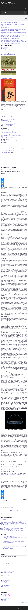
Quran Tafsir (4, 579)
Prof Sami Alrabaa (5, 54)
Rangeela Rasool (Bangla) (7, 148)
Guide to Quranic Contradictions (8, 119)
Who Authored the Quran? (7, 125)
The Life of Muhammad (6, 152)
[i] (23, 390)
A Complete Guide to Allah (7, 121)
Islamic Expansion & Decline (7, 588)
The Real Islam (4, 594)
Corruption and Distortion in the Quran (9, 132)
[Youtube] (25, 8)
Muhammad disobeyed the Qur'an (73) (8, 529)
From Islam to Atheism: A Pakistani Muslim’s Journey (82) (12, 522)
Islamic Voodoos (5, 120)
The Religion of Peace (6, 598)
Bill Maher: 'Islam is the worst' (8, 571)
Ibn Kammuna (12, 54)
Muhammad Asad (22, 336)
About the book (4, 53)
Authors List (4, 48)
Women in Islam (5, 126)
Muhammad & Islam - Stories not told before (10, 137)
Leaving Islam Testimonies (7, 49)
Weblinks (25, 602)
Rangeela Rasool (5, 146)
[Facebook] (14, 179)
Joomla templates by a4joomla (14, 608)
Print (21, 170)
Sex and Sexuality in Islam (7, 124)
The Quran (4, 577)
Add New (24, 499)
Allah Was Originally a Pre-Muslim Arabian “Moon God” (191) (13, 530)
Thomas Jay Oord (21, 345)
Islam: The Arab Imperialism (6, 140)
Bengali (15, 140)
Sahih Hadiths (4, 584)
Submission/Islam (5, 582)
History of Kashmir (5, 585)
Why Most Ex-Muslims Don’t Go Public (9, 22)
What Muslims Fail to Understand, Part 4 (10, 38)
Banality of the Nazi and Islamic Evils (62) (9, 524)
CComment (11, 507)
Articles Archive (5, 47)
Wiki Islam (4, 600)
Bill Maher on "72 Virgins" (7, 572)
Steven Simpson (17, 53)
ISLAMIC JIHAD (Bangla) (7, 116)
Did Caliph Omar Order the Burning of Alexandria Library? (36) (13, 527)
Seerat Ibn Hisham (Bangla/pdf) (8, 150)
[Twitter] (14, 181)
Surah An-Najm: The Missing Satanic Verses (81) (11, 521)
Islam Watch (8, 3)
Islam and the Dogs (5, 27)
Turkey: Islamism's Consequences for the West (11, 43)
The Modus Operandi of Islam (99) (8, 525)
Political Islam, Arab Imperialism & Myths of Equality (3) (12, 528)
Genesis (10, 352)
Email (24, 170)
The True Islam (4, 595)
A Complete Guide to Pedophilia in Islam (10, 131)
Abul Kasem (24, 53)
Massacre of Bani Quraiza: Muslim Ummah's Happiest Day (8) (13, 523)
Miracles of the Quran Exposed (8, 129)
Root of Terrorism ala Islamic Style (9, 123)
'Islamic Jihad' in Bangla (6, 78)
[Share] (14, 186)
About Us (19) (4, 519)
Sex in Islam (4, 599)
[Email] (14, 184)
